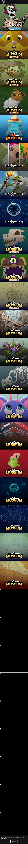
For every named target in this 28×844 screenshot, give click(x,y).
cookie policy (4, 838)
